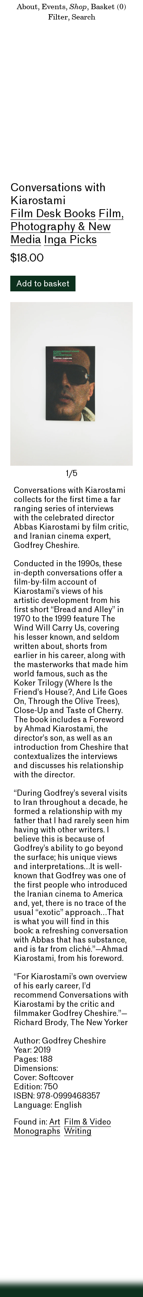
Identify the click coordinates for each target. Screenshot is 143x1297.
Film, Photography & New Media (67, 227)
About (27, 6)
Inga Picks (70, 240)
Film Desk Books (53, 214)
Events (54, 6)
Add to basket (42, 284)
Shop (78, 6)
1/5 (71, 474)
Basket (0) (108, 6)
